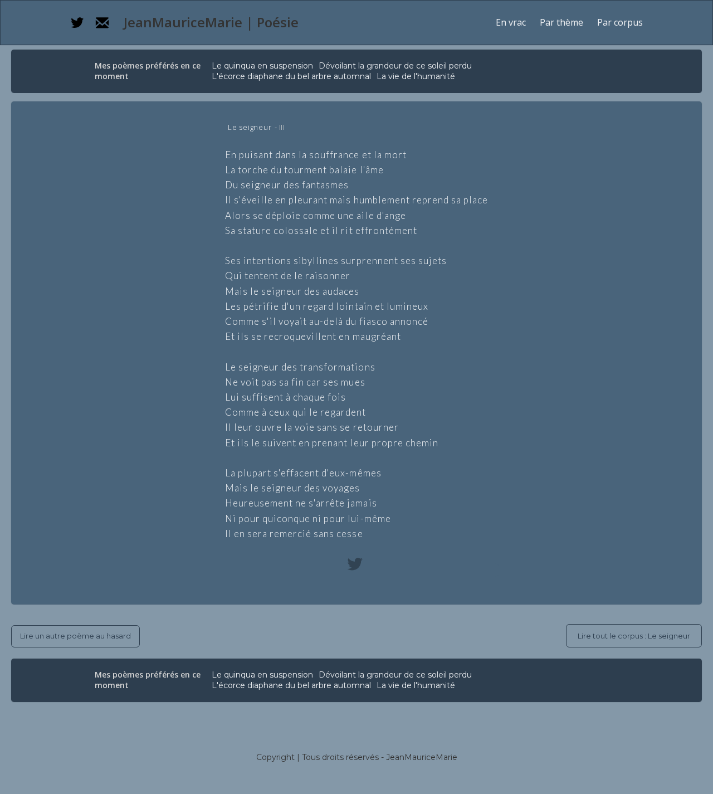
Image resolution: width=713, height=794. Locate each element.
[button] (561, 22)
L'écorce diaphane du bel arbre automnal (291, 76)
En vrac (511, 22)
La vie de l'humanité (416, 76)
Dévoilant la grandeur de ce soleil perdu (395, 66)
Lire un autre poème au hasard (75, 635)
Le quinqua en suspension (262, 66)
